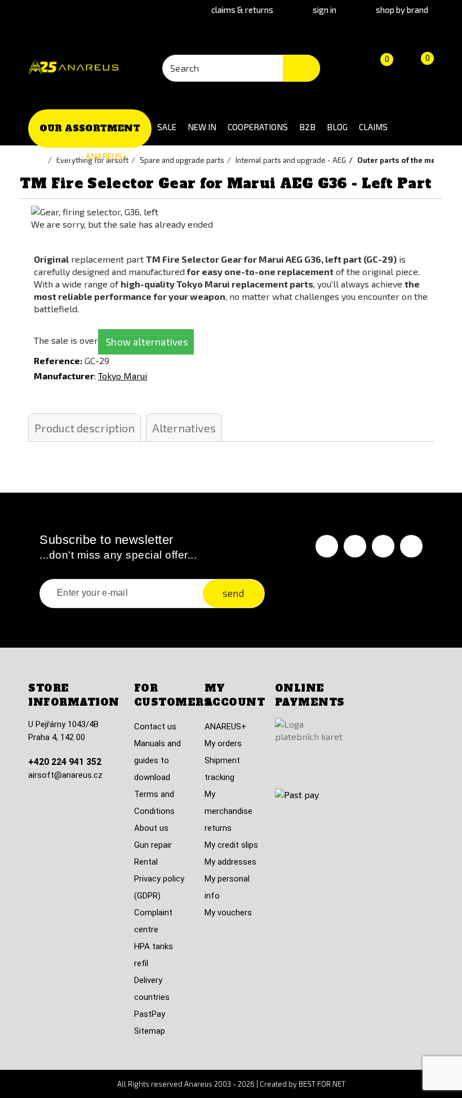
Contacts (54, 156)
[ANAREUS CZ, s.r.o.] (73, 68)
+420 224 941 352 (64, 761)
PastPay (149, 1014)
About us (151, 828)
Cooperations (258, 127)
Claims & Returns (242, 10)
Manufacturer (64, 375)
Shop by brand (402, 10)
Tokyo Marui (122, 375)
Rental (146, 862)
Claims (373, 127)
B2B (307, 127)
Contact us (155, 726)
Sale (166, 127)
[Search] (301, 68)
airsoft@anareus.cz (65, 775)
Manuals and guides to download (157, 760)
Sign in (324, 10)
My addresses (230, 862)
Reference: (58, 360)
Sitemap (149, 1031)
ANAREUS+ (106, 156)
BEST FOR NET (322, 1083)
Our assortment (89, 128)
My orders (223, 743)
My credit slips (231, 845)
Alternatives (184, 428)
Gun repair (153, 845)
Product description (84, 428)
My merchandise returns (228, 811)
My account (235, 695)
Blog (337, 127)
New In (202, 127)
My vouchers (228, 912)
